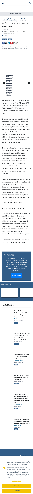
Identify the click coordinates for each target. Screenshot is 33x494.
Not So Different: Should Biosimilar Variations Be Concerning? (21, 377)
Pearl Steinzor (17, 319)
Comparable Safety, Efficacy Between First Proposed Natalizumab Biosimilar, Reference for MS (21, 398)
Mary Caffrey (17, 425)
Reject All (16, 486)
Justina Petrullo (18, 404)
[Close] (31, 459)
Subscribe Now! (16, 275)
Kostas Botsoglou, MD (8, 33)
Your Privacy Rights (16, 481)
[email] (14, 43)
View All (4, 36)
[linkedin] (8, 43)
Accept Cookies (16, 490)
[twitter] (6, 43)
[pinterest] (11, 43)
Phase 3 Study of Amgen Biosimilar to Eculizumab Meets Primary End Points (22, 421)
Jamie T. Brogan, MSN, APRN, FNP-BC (14, 31)
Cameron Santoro (18, 360)
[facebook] (3, 43)
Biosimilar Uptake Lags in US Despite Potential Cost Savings (21, 356)
